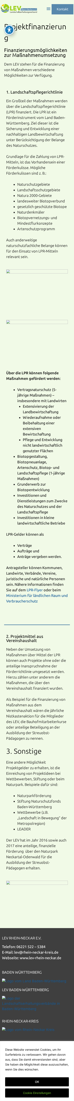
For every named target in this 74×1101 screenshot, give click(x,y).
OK (37, 1081)
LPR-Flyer (35, 590)
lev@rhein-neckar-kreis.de (36, 952)
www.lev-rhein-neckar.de (40, 958)
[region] (37, 1071)
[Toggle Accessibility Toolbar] (9, 30)
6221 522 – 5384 (31, 947)
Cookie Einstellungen (37, 1093)
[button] (48, 9)
